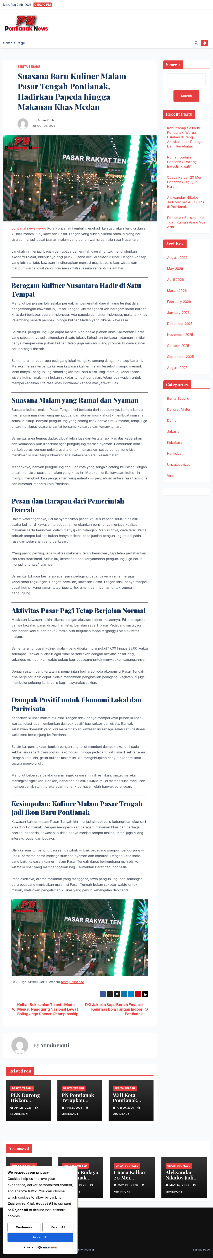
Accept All (40, 1237)
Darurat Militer (179, 409)
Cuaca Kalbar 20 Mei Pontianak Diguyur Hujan (184, 182)
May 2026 (175, 269)
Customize (24, 1227)
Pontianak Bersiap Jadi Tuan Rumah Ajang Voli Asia (186, 222)
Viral (170, 475)
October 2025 (178, 346)
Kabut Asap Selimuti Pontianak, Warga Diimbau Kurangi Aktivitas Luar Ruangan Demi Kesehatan (185, 137)
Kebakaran (176, 442)
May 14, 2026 (180, 1185)
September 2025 (180, 357)
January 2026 (178, 313)
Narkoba (174, 453)
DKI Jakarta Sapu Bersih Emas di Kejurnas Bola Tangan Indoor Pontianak (114, 1009)
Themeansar (86, 1249)
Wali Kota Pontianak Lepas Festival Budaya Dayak (130, 1103)
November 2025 (180, 335)
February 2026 (179, 302)
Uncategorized (179, 464)
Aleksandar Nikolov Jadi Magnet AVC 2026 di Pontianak (185, 202)
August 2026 (177, 258)
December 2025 (180, 324)
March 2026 (177, 291)
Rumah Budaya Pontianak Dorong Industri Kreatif (182, 161)
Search (173, 64)
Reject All (58, 1227)
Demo (172, 420)
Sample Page (14, 43)
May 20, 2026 (128, 1185)
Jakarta (173, 431)
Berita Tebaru (29, 66)
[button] (196, 43)
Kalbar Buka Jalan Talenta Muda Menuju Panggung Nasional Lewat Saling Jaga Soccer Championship (47, 1009)
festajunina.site (72, 982)
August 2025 (177, 368)
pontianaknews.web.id (28, 228)
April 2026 (175, 280)
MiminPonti (46, 120)
